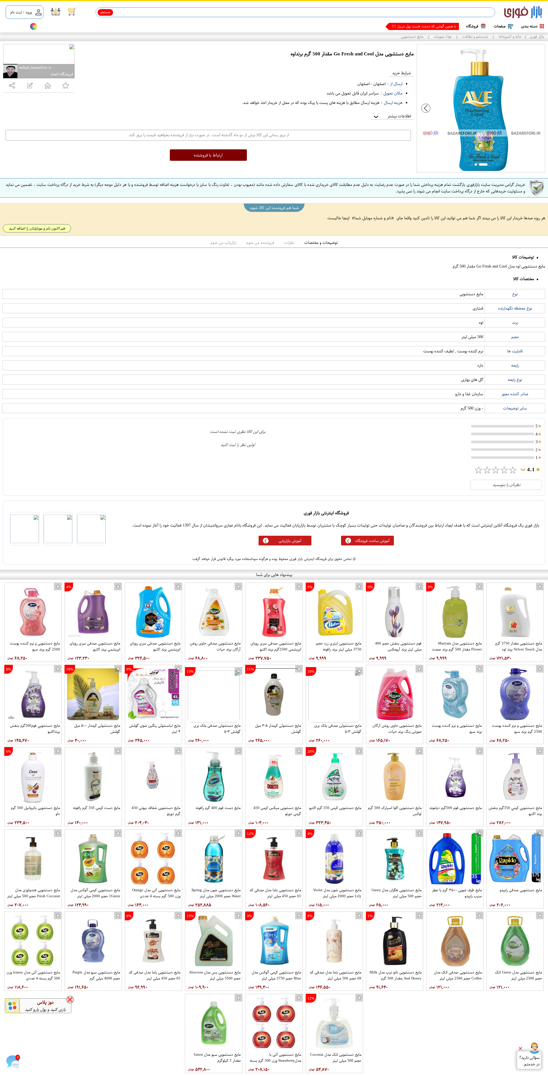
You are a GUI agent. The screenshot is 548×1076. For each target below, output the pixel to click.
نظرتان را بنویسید (506, 484)
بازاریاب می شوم (223, 242)
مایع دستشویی (412, 36)
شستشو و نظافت (475, 36)
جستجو (105, 12)
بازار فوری (537, 36)
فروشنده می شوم (260, 242)
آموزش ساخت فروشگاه (372, 541)
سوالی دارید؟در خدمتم (529, 1060)
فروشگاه (472, 26)
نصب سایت (15, 26)
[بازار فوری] (523, 12)
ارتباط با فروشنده (208, 155)
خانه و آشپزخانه (509, 36)
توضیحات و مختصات (321, 242)
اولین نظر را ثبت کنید (238, 444)
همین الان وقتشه (444, 26)
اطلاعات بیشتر (391, 116)
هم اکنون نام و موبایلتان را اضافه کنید (37, 228)
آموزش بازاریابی (290, 541)
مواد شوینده (443, 36)
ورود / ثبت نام (21, 12)
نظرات (289, 242)
